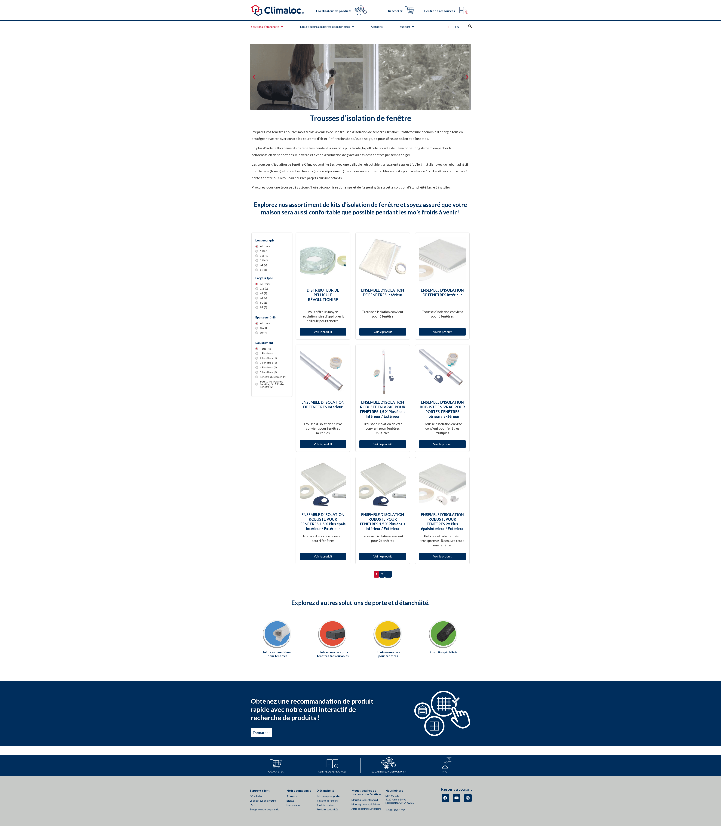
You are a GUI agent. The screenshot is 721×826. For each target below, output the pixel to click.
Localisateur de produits (333, 11)
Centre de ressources (439, 11)
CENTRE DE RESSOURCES (332, 771)
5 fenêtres (268, 372)
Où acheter (394, 11)
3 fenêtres (268, 362)
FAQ (445, 771)
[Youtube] (456, 798)
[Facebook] (445, 798)
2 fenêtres (268, 358)
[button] (254, 77)
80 (263, 302)
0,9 (264, 332)
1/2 (264, 288)
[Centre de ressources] (463, 10)
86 (263, 270)
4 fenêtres (268, 367)
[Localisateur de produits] (360, 10)
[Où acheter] (409, 10)
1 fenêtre (267, 353)
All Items (265, 246)
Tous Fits (265, 348)
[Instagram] (468, 798)
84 (263, 307)
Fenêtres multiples (273, 377)
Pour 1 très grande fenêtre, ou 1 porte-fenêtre (272, 384)
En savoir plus (388, 656)
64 (263, 265)
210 (264, 260)
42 (263, 293)
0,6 (264, 328)
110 (264, 251)
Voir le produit (323, 331)
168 (264, 255)
